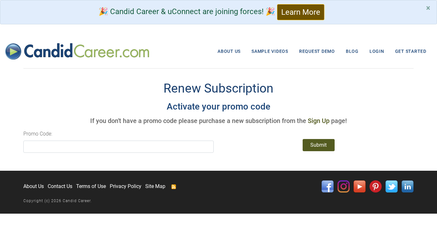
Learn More (300, 12)
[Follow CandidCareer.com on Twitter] (391, 186)
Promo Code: (37, 134)
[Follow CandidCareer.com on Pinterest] (375, 186)
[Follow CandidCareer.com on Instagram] (344, 186)
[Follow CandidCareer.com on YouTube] (360, 186)
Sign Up (319, 121)
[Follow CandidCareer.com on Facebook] (328, 186)
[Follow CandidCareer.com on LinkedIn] (407, 186)
